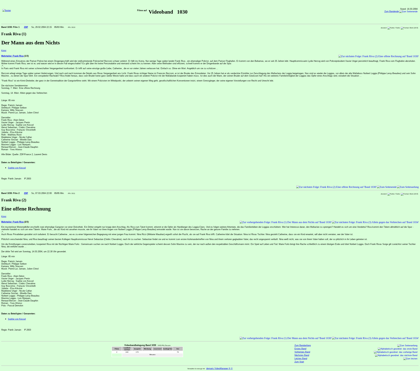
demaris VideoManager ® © (219, 368)
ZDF (26, 27)
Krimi (3, 50)
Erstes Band (300, 348)
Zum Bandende (391, 11)
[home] (6, 10)
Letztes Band (300, 358)
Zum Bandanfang (302, 345)
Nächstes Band (301, 355)
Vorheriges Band (302, 352)
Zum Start (299, 362)
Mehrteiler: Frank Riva (12, 56)
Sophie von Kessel (17, 168)
